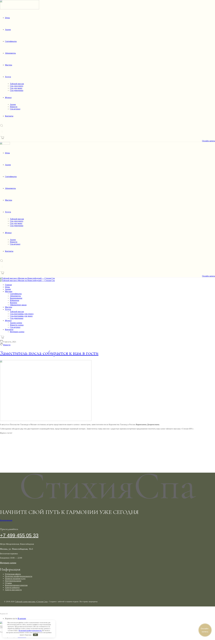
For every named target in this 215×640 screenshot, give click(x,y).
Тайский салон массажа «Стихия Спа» (31, 601)
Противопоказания (13, 581)
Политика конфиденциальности (18, 576)
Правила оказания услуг (15, 579)
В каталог (22, 618)
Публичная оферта (13, 574)
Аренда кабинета (12, 587)
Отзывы (8, 583)
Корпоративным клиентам (16, 585)
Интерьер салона (8, 562)
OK (35, 635)
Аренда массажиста (13, 590)
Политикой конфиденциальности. (30, 630)
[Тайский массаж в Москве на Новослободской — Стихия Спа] (27, 278)
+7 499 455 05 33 (19, 535)
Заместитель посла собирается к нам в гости (49, 353)
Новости (6, 345)
